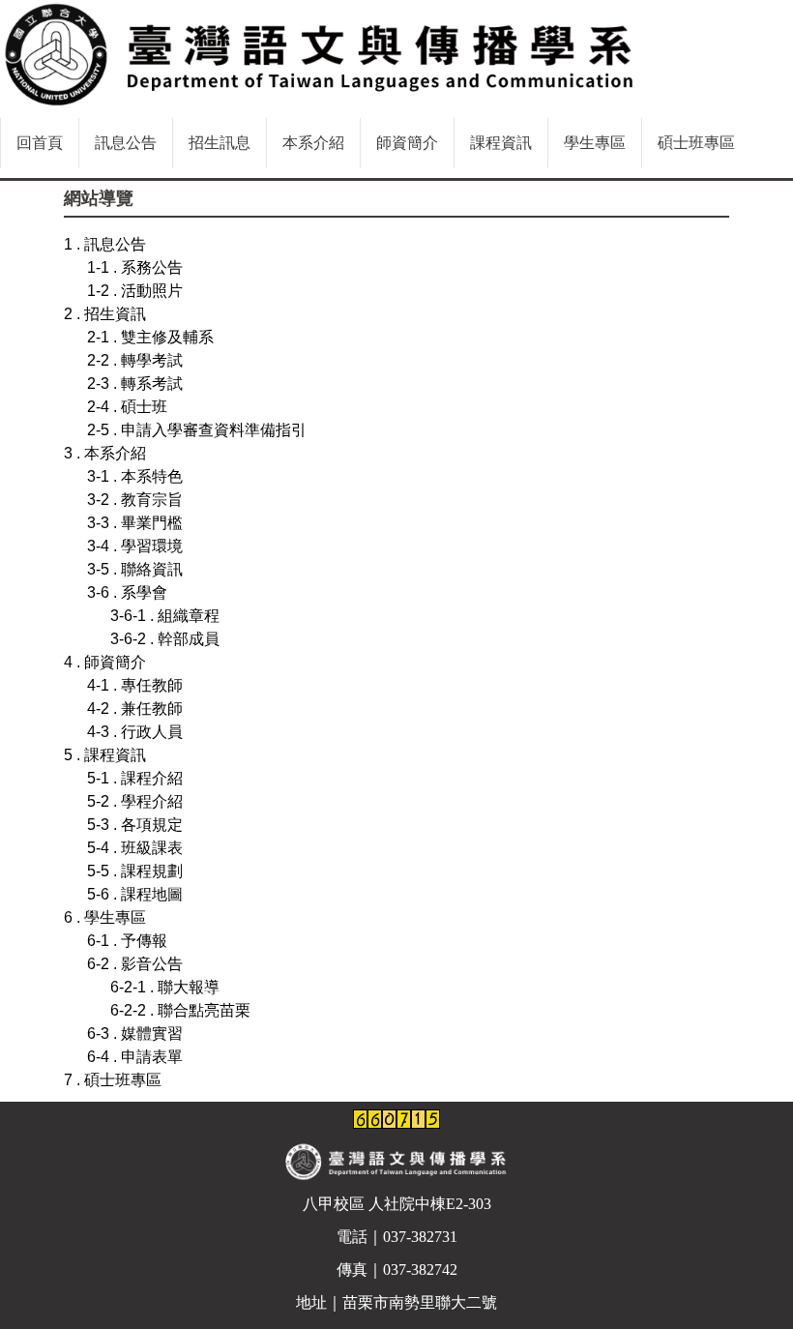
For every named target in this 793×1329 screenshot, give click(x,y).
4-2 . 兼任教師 (135, 708)
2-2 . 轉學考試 (135, 360)
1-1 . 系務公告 (135, 267)
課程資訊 (501, 142)
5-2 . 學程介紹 (135, 801)
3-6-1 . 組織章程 (165, 615)
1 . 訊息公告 (105, 244)
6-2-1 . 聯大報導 (165, 987)
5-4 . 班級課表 (135, 848)
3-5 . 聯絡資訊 (135, 569)
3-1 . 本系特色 (135, 476)
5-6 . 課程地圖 (135, 894)
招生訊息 (219, 142)
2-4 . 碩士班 (127, 407)
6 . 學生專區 (105, 917)
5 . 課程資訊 (105, 755)
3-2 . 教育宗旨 (135, 499)
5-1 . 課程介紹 (135, 778)
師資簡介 (407, 142)
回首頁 (39, 142)
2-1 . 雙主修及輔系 (150, 337)
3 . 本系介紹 (105, 453)
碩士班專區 (696, 142)
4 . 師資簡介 (105, 662)
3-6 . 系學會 (127, 592)
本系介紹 (313, 142)
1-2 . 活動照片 (135, 290)
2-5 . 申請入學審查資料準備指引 (197, 430)
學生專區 (595, 142)
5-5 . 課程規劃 (135, 871)
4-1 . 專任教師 (135, 685)
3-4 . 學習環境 (135, 546)
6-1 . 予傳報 (127, 940)
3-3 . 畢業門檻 (135, 523)
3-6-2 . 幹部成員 (165, 639)
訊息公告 (126, 142)
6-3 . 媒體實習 (135, 1033)
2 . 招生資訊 (105, 314)
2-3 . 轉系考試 (135, 383)
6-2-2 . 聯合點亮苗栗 (180, 1010)
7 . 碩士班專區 (113, 1080)
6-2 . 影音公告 (135, 964)
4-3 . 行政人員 (135, 732)
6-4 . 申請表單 (135, 1056)
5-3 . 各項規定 (135, 824)
